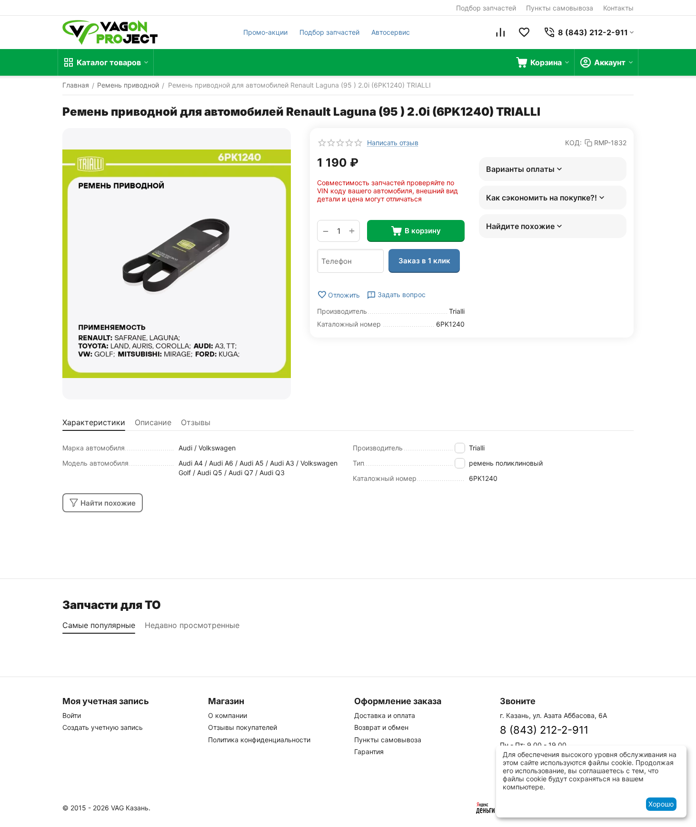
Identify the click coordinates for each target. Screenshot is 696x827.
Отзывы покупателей (242, 727)
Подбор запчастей (486, 8)
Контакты (618, 8)
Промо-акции (265, 32)
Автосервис (390, 32)
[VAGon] (110, 32)
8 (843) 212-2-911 (544, 730)
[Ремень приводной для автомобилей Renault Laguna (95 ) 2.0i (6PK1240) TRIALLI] (176, 263)
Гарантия (369, 751)
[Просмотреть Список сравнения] (500, 32)
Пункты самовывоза (559, 8)
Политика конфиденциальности (259, 740)
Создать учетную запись (102, 727)
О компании (227, 715)
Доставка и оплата (384, 715)
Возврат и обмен (381, 727)
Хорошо (661, 804)
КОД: (573, 143)
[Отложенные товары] (524, 32)
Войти (71, 715)
